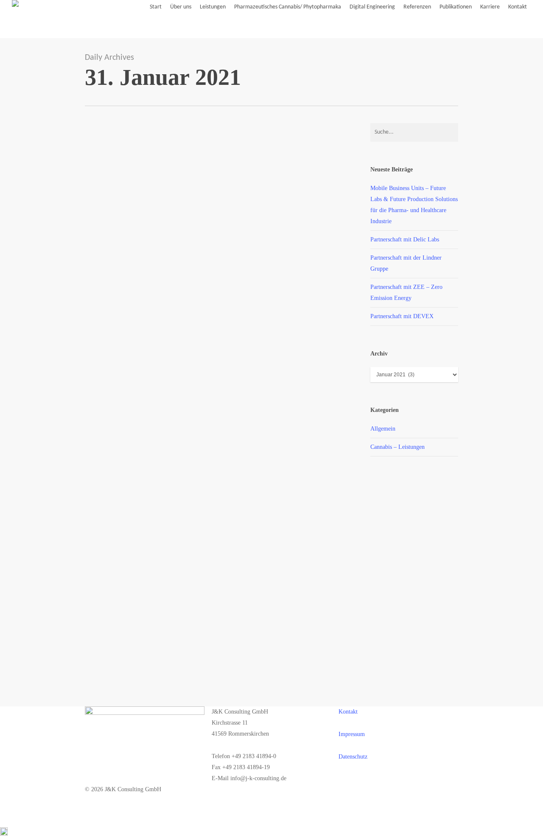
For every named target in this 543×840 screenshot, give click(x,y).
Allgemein (382, 429)
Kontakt (348, 711)
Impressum (352, 734)
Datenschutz (353, 756)
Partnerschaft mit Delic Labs (404, 239)
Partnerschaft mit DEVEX (402, 316)
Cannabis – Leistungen (218, 146)
